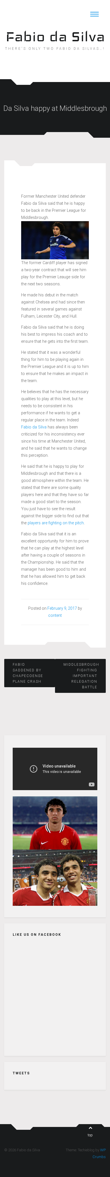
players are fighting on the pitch (56, 523)
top (90, 1135)
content (55, 615)
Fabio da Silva (55, 36)
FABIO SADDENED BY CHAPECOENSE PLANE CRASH (28, 673)
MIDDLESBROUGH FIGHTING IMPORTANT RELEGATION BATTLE (80, 676)
